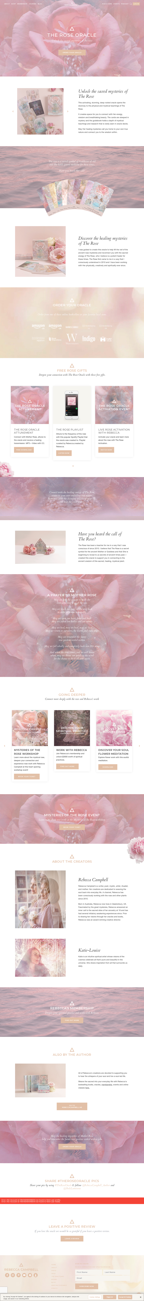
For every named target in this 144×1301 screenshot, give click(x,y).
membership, (107, 1085)
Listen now (63, 453)
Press (53, 1270)
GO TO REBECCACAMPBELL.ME (72, 1106)
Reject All (110, 1297)
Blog (40, 4)
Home (53, 1264)
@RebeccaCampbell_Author (96, 1185)
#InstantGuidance (59, 1285)
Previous (13, 111)
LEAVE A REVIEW (72, 1239)
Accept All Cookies (125, 1297)
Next (68, 111)
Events (117, 4)
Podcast (125, 4)
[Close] (140, 1297)
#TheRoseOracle (63, 1185)
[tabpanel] (30, 421)
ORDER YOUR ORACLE (72, 53)
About (7, 4)
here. (87, 1088)
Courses (32, 4)
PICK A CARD (107, 4)
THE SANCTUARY (57, 1276)
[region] (72, 1297)
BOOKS (54, 1279)
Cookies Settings (94, 1297)
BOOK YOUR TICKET (72, 827)
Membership (22, 4)
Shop (13, 4)
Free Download (24, 450)
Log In (136, 4)
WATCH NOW (106, 450)
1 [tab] (73, 466)
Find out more (72, 1020)
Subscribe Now (86, 1286)
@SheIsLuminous (72, 1188)
